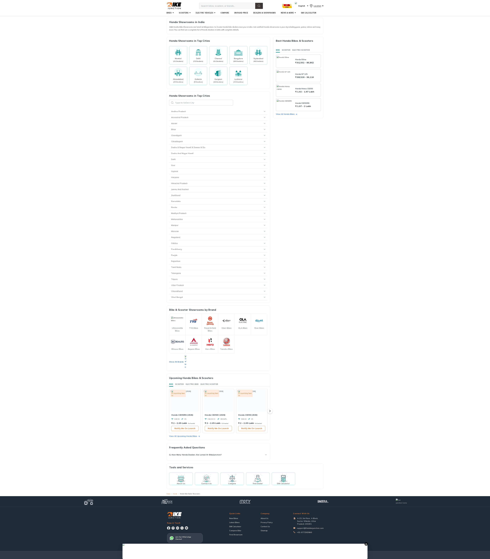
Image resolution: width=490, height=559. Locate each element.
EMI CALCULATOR (308, 13)
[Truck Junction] (166, 501)
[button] (259, 6)
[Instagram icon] (177, 528)
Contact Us (265, 526)
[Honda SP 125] (285, 75)
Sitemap (264, 531)
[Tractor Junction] (88, 501)
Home (168, 494)
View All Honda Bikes (285, 114)
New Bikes (233, 518)
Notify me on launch (184, 428)
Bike (171, 384)
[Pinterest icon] (173, 528)
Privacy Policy (267, 522)
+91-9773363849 (304, 532)
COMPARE (224, 13)
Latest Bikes (234, 522)
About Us (264, 518)
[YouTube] (186, 528)
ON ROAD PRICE (241, 13)
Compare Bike (235, 531)
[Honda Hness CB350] (285, 90)
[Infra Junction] (323, 501)
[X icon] (182, 528)
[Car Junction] (401, 501)
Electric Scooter (209, 384)
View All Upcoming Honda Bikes (183, 436)
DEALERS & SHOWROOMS (264, 13)
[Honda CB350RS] (285, 105)
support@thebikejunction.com (310, 528)
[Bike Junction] (174, 5)
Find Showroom (236, 535)
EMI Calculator (235, 526)
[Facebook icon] (168, 528)
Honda (175, 494)
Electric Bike (192, 384)
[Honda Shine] (285, 61)
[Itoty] (245, 501)
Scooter (179, 384)
